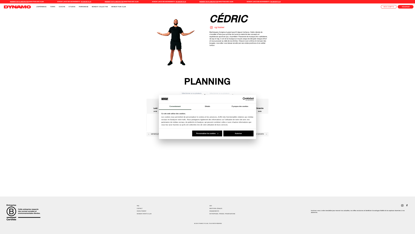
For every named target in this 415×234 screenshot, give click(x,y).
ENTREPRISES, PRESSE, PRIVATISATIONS (222, 213)
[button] (211, 28)
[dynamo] (17, 6)
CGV (210, 205)
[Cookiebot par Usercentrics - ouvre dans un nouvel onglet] (244, 99)
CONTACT (140, 208)
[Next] (266, 134)
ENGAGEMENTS (214, 211)
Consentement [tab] (175, 106)
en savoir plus (90, 1)
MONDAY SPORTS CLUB (144, 213)
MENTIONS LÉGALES (215, 208)
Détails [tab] (207, 106)
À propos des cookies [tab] (240, 106)
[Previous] (149, 134)
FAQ (138, 205)
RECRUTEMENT (141, 211)
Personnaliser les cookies (206, 133)
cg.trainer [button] (219, 28)
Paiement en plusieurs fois (23, 1)
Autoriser (238, 133)
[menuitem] (41, 6)
